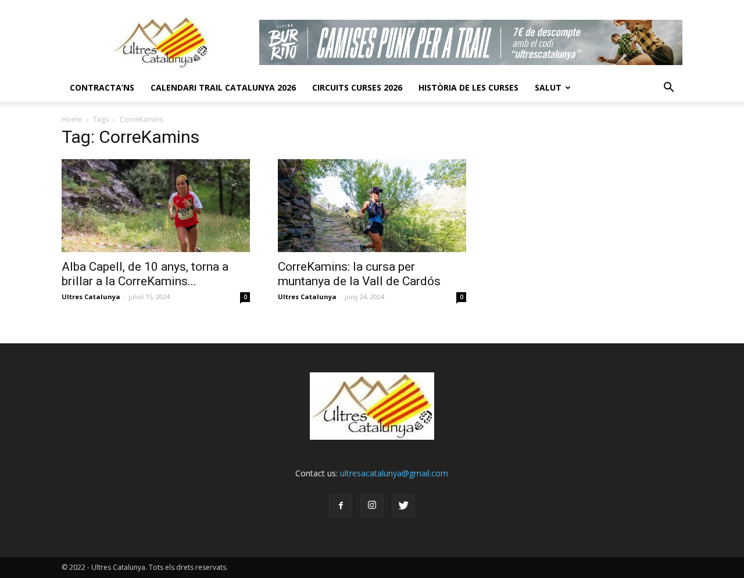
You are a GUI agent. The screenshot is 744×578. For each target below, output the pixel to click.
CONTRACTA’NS (102, 87)
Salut (548, 87)
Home (72, 119)
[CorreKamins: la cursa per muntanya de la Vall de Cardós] (372, 205)
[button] (668, 88)
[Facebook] (340, 506)
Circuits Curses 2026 (357, 87)
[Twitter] (403, 506)
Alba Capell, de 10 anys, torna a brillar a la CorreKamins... (145, 274)
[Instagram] (372, 506)
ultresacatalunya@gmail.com (394, 473)
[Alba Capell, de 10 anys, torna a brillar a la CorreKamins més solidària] (156, 205)
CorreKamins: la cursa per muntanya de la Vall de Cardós (359, 274)
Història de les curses (468, 87)
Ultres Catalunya (91, 296)
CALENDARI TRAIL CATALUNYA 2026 (223, 87)
